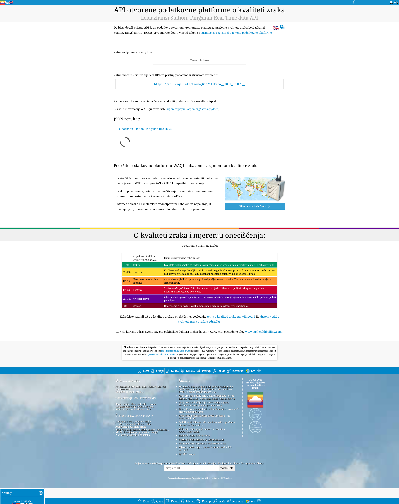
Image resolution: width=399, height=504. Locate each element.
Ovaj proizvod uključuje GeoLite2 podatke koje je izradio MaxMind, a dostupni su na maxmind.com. (207, 397)
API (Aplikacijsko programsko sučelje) (136, 432)
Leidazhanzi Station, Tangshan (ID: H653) (145, 129)
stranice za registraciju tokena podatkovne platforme (236, 32)
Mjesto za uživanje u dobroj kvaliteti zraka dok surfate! (205, 448)
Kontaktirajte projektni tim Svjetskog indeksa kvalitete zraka (140, 388)
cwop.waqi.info (187, 418)
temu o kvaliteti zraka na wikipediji (231, 316)
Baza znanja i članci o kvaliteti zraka (135, 403)
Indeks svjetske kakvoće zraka (175, 350)
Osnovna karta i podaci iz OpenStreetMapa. (203, 443)
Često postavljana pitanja (134, 415)
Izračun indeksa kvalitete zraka (133, 424)
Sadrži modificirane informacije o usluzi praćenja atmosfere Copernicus (207, 423)
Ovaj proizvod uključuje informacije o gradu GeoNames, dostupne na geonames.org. (204, 404)
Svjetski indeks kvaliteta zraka (161, 354)
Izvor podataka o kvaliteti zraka (133, 421)
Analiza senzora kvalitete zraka (133, 409)
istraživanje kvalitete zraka (135, 398)
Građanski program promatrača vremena (202, 415)
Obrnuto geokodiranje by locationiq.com (201, 439)
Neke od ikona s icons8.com (194, 435)
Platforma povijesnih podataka (132, 434)
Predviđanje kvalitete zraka (130, 426)
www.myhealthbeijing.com (263, 331)
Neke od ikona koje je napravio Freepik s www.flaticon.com (202, 430)
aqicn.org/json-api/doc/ (202, 109)
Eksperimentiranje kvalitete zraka (134, 406)
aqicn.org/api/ (175, 109)
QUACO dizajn (187, 454)
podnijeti (226, 468)
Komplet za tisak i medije (129, 391)
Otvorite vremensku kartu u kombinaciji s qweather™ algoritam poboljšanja (209, 410)
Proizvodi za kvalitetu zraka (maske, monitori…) (142, 429)
